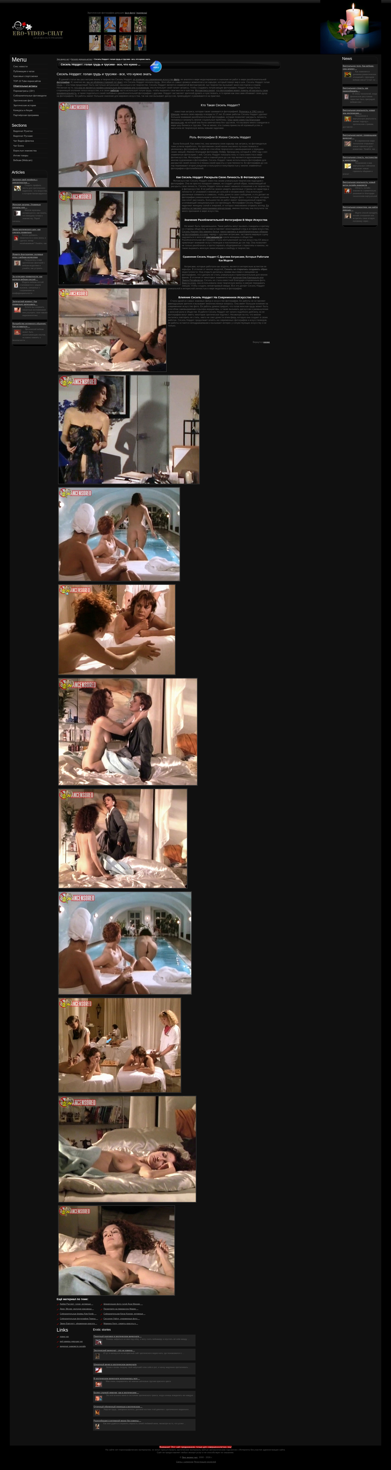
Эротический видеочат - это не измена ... (114, 1350)
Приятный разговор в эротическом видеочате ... (118, 1336)
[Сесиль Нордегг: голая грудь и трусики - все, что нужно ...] (37, 30)
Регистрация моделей (205, 1462)
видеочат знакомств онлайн (73, 1346)
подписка (141, 12)
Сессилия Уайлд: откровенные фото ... (122, 1318)
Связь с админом (184, 1462)
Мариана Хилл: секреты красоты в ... (121, 1323)
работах (114, 90)
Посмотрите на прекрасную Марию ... (121, 1309)
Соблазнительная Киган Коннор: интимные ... (124, 1314)
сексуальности (214, 237)
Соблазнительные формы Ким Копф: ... (78, 1314)
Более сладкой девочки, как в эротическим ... (116, 1392)
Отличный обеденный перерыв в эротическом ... (118, 1406)
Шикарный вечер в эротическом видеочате (115, 1364)
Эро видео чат (63, 59)
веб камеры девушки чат (71, 1341)
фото (176, 79)
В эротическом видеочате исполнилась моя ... (117, 1378)
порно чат (64, 1336)
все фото (130, 12)
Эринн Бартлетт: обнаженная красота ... (78, 1323)
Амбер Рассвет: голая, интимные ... (76, 1304)
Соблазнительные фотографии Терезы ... (79, 1318)
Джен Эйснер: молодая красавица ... (77, 1309)
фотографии (63, 82)
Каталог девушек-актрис (81, 59)
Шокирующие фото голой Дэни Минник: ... (123, 1304)
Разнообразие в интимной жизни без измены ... (117, 1420)
